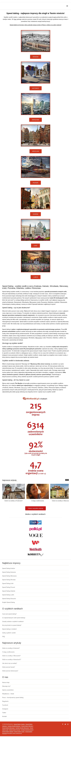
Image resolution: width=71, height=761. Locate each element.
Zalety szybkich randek (9, 633)
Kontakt (4, 716)
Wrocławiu (25, 302)
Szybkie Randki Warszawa (22, 728)
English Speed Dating (8, 602)
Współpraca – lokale (8, 693)
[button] (68, 480)
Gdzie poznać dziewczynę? (10, 671)
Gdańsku (50, 302)
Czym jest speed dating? (9, 614)
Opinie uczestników (7, 690)
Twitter (4, 712)
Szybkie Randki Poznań (27, 729)
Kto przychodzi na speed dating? (11, 625)
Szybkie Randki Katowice (14, 726)
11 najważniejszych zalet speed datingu (13, 617)
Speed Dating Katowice (9, 572)
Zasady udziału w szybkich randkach (13, 621)
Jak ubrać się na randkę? (9, 663)
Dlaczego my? (6, 686)
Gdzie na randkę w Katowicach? (11, 659)
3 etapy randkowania (37, 501)
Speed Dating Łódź (7, 583)
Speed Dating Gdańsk (8, 591)
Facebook (5, 705)
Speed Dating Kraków (8, 568)
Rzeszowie (63, 302)
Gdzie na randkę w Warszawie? (11, 655)
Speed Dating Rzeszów (9, 598)
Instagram (5, 709)
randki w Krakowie (14, 337)
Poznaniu (44, 302)
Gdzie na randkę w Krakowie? (13, 501)
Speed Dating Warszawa (9, 576)
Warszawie (32, 302)
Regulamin (5, 701)
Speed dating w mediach (9, 629)
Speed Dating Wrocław (9, 579)
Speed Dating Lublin (8, 594)
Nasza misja (5, 682)
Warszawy (24, 387)
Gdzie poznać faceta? (8, 667)
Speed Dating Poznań (8, 587)
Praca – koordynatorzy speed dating (12, 697)
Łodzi (38, 302)
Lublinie (56, 302)
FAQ (3, 636)
